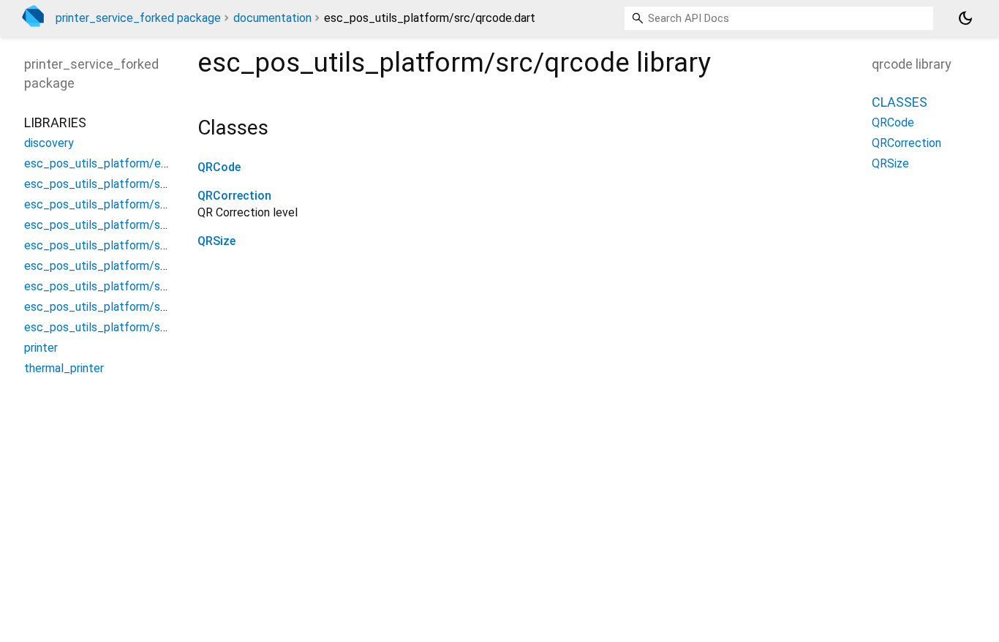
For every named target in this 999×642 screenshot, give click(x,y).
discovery (49, 143)
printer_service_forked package (138, 18)
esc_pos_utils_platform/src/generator (125, 266)
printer (41, 348)
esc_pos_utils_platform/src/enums (116, 245)
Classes (899, 102)
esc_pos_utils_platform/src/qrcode (118, 327)
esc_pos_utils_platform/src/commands (128, 225)
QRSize (216, 241)
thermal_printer (64, 368)
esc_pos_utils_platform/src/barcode (121, 184)
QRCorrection (234, 196)
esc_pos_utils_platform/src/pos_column (131, 286)
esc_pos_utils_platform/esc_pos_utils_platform (151, 163)
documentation (272, 18)
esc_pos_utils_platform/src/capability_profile (144, 204)
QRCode (219, 167)
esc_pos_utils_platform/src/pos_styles (128, 307)
